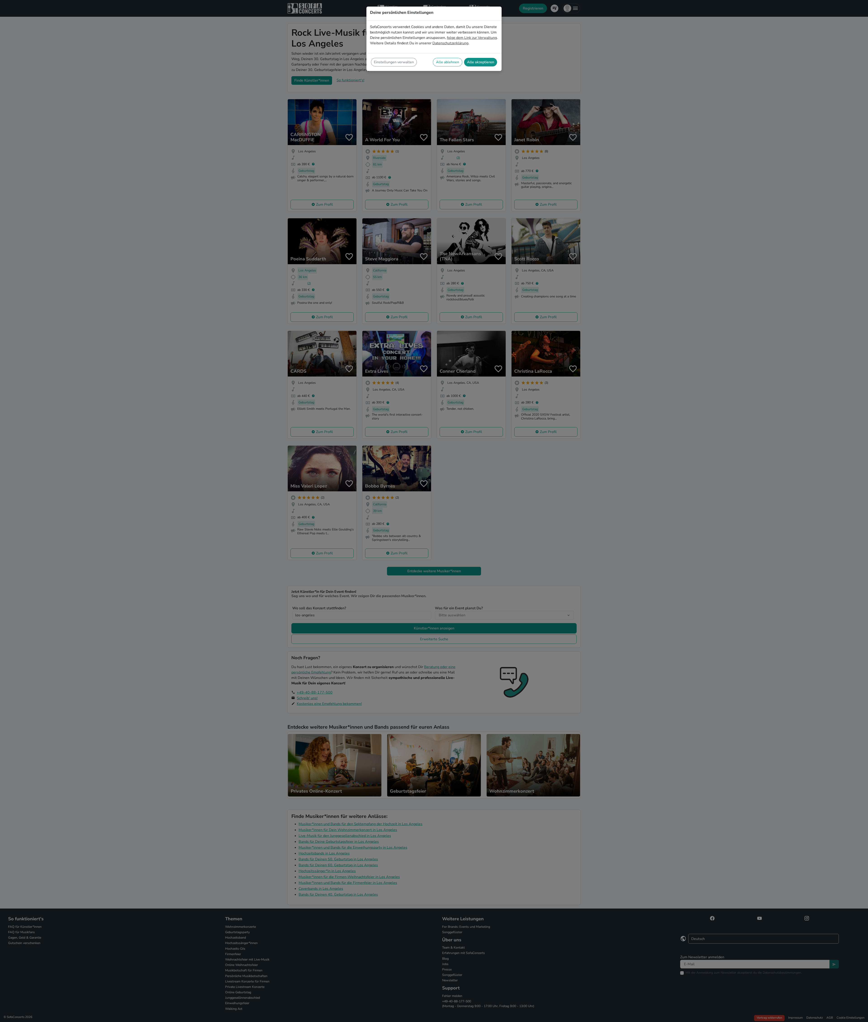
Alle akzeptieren (480, 62)
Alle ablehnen (447, 62)
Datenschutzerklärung (450, 43)
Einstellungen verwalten (394, 62)
